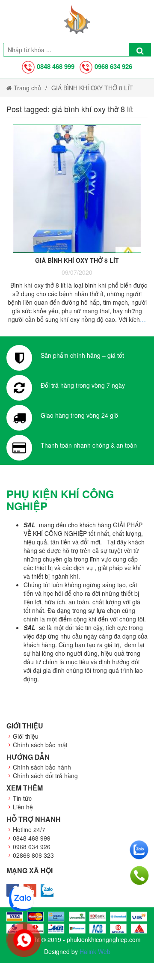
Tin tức (22, 798)
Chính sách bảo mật (40, 744)
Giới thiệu (25, 736)
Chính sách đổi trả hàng (45, 775)
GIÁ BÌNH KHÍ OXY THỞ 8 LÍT (92, 87)
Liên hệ (23, 806)
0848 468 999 (55, 66)
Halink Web (95, 951)
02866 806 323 (33, 855)
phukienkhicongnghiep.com (104, 939)
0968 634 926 (113, 66)
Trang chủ (26, 87)
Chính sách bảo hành (42, 767)
